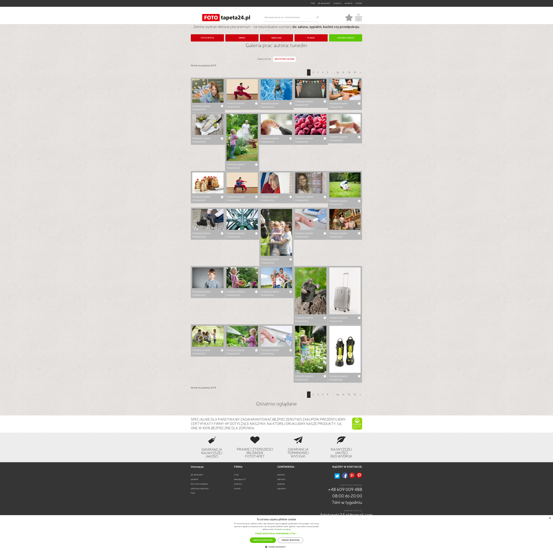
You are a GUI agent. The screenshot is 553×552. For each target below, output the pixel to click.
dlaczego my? (240, 479)
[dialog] (276, 533)
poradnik (348, 3)
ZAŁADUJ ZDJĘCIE (345, 38)
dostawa (281, 475)
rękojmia (281, 484)
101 (355, 72)
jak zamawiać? (324, 3)
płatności (281, 479)
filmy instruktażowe (199, 484)
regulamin (281, 489)
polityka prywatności (200, 489)
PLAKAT (311, 38)
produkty (338, 3)
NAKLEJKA (276, 38)
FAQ (313, 3)
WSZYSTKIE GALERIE (284, 59)
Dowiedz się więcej (282, 529)
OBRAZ (242, 38)
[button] (276, 533)
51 (343, 72)
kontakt (359, 3)
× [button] (550, 518)
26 (338, 72)
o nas (236, 475)
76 (349, 72)
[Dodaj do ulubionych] (222, 106)
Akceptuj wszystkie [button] (263, 540)
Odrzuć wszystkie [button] (290, 540)
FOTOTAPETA (207, 38)
